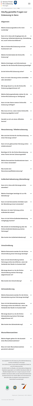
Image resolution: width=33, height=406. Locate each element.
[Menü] (29, 3)
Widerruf (29, 395)
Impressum (14, 395)
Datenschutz (21, 395)
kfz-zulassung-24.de (18, 366)
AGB (26, 395)
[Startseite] (2, 8)
